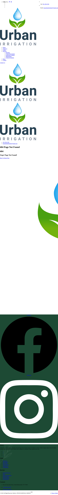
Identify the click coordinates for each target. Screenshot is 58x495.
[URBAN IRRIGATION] (2, 23)
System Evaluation (10, 57)
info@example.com (7, 489)
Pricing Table (6, 476)
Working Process (6, 472)
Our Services (6, 479)
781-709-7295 (46, 4)
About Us (5, 460)
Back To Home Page (4, 158)
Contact (4, 60)
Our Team (5, 463)
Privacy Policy (54, 493)
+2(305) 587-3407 (7, 487)
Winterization (9, 56)
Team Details (6, 464)
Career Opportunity (7, 475)
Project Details (6, 478)
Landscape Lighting (10, 55)
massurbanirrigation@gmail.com (50, 7)
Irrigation (8, 52)
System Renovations (10, 53)
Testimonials (5, 467)
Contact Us (2, 62)
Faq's (4, 474)
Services (5, 51)
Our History (5, 462)
